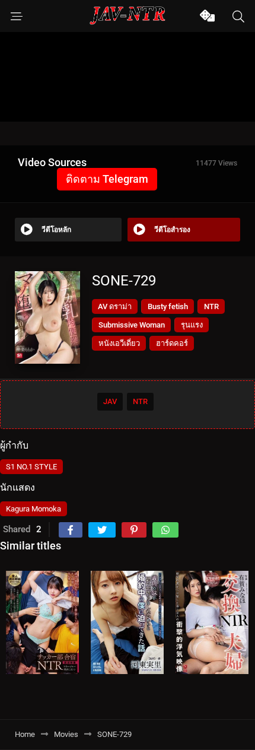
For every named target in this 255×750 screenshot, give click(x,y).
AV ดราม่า (115, 306)
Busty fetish (168, 306)
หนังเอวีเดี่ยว (119, 343)
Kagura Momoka (33, 508)
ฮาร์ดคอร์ (172, 343)
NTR (211, 306)
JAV (110, 401)
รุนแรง (192, 324)
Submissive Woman (131, 324)
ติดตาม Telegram (107, 179)
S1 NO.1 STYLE (31, 466)
